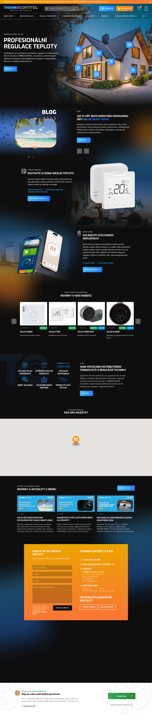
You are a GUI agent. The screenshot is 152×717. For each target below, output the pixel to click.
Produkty (9, 69)
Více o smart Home (91, 269)
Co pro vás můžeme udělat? (43, 587)
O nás (82, 363)
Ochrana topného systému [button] (125, 16)
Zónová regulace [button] (26, 16)
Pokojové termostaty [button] (48, 16)
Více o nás (85, 393)
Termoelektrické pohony (72, 16)
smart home (88, 232)
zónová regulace (34, 170)
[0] (139, 8)
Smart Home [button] (8, 16)
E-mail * (37, 581)
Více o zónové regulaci (38, 198)
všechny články (124, 488)
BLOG (79, 111)
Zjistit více (82, 140)
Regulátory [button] (90, 16)
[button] (107, 8)
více (143, 16)
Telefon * (37, 574)
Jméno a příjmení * (40, 567)
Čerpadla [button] (104, 16)
